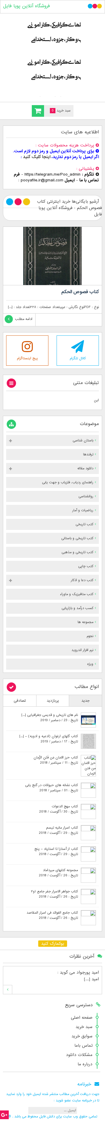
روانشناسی (85, 496)
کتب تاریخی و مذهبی (77, 552)
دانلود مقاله (85, 468)
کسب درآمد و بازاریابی (77, 608)
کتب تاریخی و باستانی (77, 538)
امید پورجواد (87, 972)
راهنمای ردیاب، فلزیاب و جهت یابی (67, 482)
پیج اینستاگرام (27, 358)
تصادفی (20, 700)
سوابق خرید (81, 1036)
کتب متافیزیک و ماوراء (76, 594)
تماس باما (83, 1045)
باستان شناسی (83, 440)
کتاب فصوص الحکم (80, 292)
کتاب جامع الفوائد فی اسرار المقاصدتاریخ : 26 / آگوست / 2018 (52, 915)
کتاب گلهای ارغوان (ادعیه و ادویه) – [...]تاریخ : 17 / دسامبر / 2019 (48, 739)
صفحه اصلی (81, 1017)
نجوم (90, 636)
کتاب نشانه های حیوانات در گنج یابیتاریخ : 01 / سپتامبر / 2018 (51, 788)
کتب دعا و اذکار (82, 580)
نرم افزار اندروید (82, 650)
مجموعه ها (85, 622)
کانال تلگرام (78, 358)
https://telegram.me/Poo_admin (52, 174)
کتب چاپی (85, 566)
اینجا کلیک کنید (36, 157)
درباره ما (85, 1064)
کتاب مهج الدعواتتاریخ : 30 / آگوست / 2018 (58, 809)
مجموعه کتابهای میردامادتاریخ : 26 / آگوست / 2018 (58, 873)
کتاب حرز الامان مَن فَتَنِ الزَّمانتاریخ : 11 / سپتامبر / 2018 (56, 760)
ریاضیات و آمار (82, 510)
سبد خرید (84, 1027)
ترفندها (88, 454)
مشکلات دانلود (79, 1055)
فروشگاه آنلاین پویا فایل (26, 6)
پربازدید (53, 700)
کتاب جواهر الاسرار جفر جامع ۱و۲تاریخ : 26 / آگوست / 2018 (54, 894)
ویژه (90, 664)
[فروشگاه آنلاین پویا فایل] (52, 56)
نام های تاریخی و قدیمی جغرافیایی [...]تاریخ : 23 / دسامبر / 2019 (49, 717)
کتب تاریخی (84, 524)
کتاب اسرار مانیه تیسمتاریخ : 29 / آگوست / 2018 (58, 830)
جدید (85, 700)
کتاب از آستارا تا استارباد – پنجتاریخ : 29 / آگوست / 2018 (56, 851)
